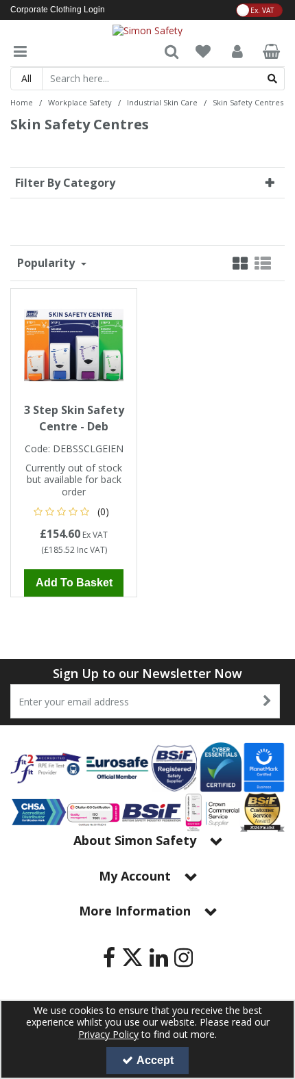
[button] (74, 511)
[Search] (272, 79)
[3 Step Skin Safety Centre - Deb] (74, 343)
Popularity (47, 263)
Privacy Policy (108, 1034)
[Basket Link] (271, 53)
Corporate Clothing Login (57, 9)
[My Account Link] (237, 52)
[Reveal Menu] (20, 52)
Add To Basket (74, 582)
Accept (155, 1060)
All (26, 78)
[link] (109, 957)
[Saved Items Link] (203, 52)
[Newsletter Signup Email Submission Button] (268, 701)
